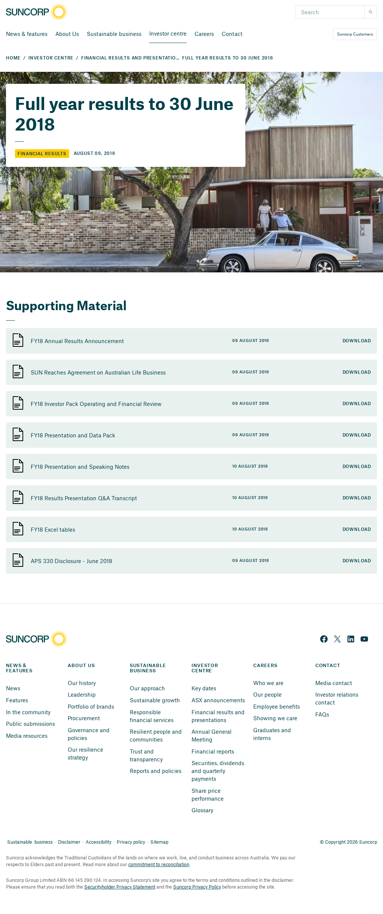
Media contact (333, 682)
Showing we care (275, 718)
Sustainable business (114, 33)
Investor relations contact (337, 698)
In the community (28, 712)
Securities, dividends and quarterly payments (219, 770)
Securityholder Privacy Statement (119, 887)
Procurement (84, 718)
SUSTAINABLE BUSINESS (149, 668)
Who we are (268, 682)
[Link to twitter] (337, 639)
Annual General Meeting (212, 735)
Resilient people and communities (156, 735)
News (13, 688)
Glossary (202, 810)
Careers (204, 33)
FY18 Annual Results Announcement (77, 340)
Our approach (147, 688)
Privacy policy (131, 842)
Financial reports (213, 751)
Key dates (204, 688)
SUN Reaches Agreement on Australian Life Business (98, 372)
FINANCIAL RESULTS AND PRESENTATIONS (132, 58)
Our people (267, 694)
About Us (67, 33)
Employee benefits (276, 706)
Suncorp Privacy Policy (197, 887)
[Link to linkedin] (351, 639)
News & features (27, 33)
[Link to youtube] (364, 639)
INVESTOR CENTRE (50, 58)
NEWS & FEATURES (19, 668)
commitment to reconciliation (158, 864)
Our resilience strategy (86, 753)
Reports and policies (155, 770)
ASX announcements (218, 700)
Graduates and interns (272, 734)
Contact (232, 33)
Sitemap (159, 842)
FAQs (322, 714)
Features (17, 700)
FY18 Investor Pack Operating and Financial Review (96, 403)
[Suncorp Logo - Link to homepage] (39, 12)
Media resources (27, 735)
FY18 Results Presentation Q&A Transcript (84, 498)
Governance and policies (89, 734)
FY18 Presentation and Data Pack (73, 435)
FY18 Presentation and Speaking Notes (80, 466)
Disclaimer (69, 842)
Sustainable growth (155, 700)
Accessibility (98, 842)
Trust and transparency (146, 755)
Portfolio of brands (91, 706)
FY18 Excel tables (53, 529)
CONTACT (327, 665)
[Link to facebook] (324, 639)
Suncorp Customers (355, 33)
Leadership (82, 694)
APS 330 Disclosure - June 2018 (71, 560)
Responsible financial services (152, 716)
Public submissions (30, 723)
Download (357, 341)
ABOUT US (81, 665)
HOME (13, 58)
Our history (82, 682)
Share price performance (208, 794)
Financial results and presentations (219, 716)
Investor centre (168, 33)
